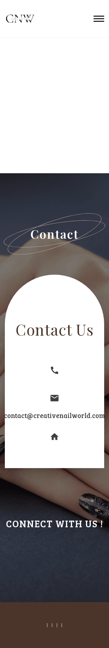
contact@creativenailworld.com (54, 415)
